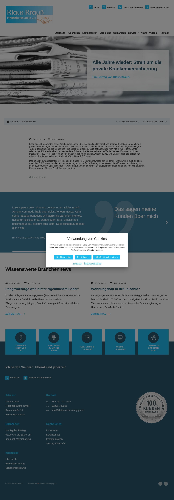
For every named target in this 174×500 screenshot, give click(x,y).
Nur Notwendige (63, 257)
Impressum (77, 263)
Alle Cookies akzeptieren (107, 257)
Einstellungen (83, 257)
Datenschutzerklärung (92, 263)
